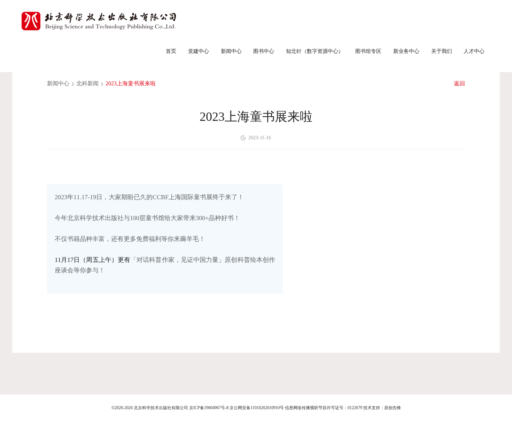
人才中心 (474, 51)
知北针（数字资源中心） (314, 51)
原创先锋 (392, 407)
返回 (459, 83)
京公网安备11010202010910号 (257, 407)
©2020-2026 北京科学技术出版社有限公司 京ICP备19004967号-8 (169, 407)
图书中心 (263, 51)
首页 (171, 51)
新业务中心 (406, 51)
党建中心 (198, 51)
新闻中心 (231, 51)
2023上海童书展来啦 (131, 83)
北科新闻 (87, 83)
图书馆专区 (368, 51)
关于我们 (441, 51)
